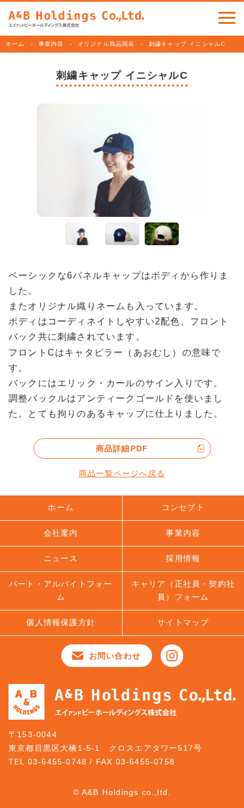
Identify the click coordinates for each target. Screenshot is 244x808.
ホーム (15, 44)
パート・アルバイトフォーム (60, 590)
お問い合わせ (115, 655)
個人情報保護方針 (60, 622)
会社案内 (61, 532)
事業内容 (51, 44)
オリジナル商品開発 (106, 44)
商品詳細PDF (122, 448)
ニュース (61, 558)
